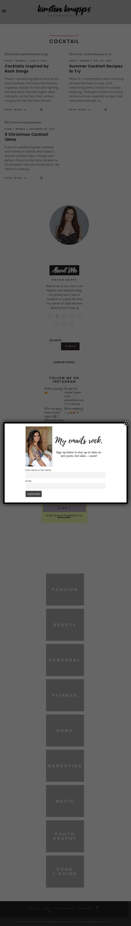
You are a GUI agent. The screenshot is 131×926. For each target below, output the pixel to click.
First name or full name (38, 470)
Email (28, 481)
